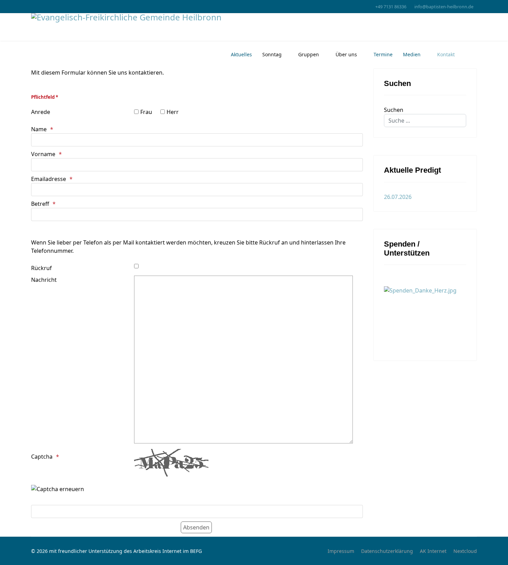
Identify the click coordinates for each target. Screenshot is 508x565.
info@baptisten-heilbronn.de (443, 7)
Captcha (42, 456)
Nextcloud (465, 551)
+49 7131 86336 (390, 7)
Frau (146, 112)
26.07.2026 (398, 197)
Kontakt (446, 54)
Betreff (40, 204)
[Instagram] (44, 6)
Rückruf (41, 268)
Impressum (341, 551)
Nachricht (44, 280)
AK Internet (433, 551)
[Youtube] (33, 6)
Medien (412, 54)
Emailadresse (48, 179)
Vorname (43, 154)
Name (39, 129)
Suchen (393, 110)
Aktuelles (241, 54)
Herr (173, 112)
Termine (383, 54)
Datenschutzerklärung (387, 551)
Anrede (40, 112)
